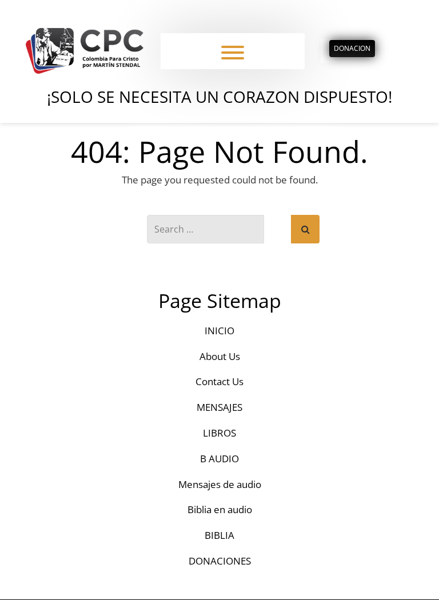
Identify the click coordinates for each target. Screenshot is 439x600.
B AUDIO (219, 458)
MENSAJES (219, 407)
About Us (219, 356)
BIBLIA (219, 535)
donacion (352, 48)
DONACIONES (220, 560)
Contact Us (219, 381)
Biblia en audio (219, 509)
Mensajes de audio (219, 484)
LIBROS (219, 432)
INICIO (219, 330)
